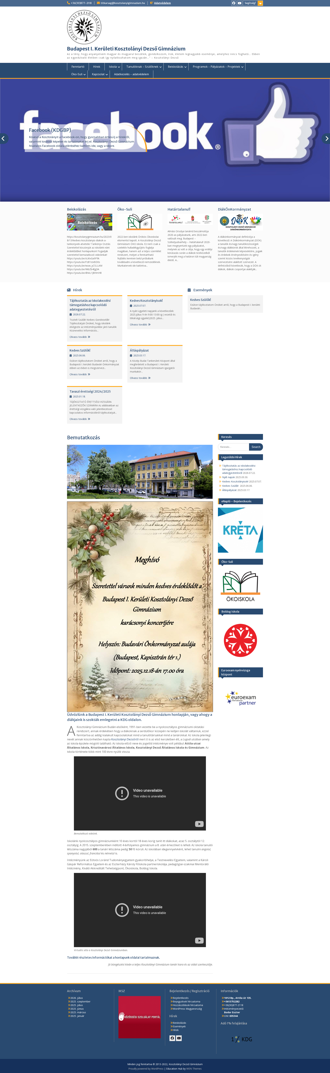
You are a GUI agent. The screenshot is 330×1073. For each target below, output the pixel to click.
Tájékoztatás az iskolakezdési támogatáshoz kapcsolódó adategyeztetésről (90, 305)
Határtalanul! (179, 209)
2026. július (76, 997)
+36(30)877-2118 (81, 3)
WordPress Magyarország (187, 1008)
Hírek (96, 67)
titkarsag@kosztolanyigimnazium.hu (123, 3)
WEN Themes (194, 1068)
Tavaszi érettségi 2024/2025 (90, 391)
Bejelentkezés (181, 997)
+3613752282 (231, 1001)
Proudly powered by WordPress (145, 1068)
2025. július (76, 1005)
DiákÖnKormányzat (234, 209)
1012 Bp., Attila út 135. (237, 997)
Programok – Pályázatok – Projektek (216, 67)
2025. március (78, 1012)
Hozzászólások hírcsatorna (188, 1005)
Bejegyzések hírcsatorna (186, 1001)
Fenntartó (78, 67)
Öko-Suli (76, 74)
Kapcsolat (98, 74)
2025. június (77, 1008)
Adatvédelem (162, 3)
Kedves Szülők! (80, 350)
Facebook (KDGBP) (50, 130)
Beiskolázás (175, 67)
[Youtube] (239, 3)
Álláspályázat (139, 350)
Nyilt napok (228, 477)
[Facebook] (233, 3)
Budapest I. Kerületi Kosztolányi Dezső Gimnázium (126, 49)
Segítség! (250, 3)
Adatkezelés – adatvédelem (131, 74)
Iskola (113, 67)
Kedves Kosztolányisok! (146, 301)
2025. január (77, 1016)
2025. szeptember (80, 1001)
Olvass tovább (78, 336)
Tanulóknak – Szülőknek (142, 67)
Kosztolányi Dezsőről (125, 739)
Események (179, 1026)
